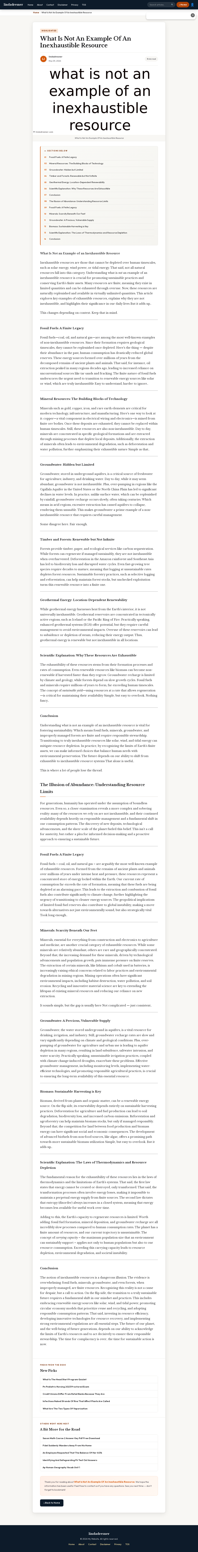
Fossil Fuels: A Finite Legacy (63, 157)
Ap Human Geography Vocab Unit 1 (61, 1467)
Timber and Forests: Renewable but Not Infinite (73, 176)
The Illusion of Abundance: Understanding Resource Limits (78, 201)
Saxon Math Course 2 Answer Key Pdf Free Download (71, 1438)
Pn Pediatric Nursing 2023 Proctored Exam (66, 1386)
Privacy (74, 5)
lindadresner (13, 4)
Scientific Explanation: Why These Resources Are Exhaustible (79, 188)
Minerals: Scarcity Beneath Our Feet (67, 213)
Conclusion (54, 195)
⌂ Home (183, 4)
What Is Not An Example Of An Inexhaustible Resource (104, 1481)
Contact (50, 5)
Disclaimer (63, 5)
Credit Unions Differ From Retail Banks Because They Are (74, 1393)
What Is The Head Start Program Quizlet (64, 1379)
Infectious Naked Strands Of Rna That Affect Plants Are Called (76, 1401)
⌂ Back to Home (51, 1502)
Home (30, 5)
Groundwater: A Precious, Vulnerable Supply (71, 220)
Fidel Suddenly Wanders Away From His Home (67, 1445)
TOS (84, 5)
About (40, 5)
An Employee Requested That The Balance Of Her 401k (72, 1452)
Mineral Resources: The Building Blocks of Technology (76, 163)
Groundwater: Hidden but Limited (66, 169)
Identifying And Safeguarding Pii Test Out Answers (70, 1460)
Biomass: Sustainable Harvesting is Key (68, 226)
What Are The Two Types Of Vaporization (65, 1408)
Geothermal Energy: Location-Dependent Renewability (77, 182)
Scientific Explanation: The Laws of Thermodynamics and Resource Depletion (88, 232)
